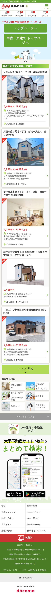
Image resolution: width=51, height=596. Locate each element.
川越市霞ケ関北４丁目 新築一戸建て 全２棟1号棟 (24, 133)
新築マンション (8, 512)
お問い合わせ (33, 570)
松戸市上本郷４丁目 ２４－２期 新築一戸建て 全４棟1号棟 (24, 193)
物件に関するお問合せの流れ (19, 554)
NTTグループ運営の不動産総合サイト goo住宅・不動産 (19, 1)
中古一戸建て (33, 518)
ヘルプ (23, 570)
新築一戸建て (7, 518)
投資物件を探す (34, 524)
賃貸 (3, 506)
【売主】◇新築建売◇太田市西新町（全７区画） (25, 311)
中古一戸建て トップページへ (25, 40)
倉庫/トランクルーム (36, 531)
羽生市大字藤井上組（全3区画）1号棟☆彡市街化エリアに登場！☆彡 (25, 254)
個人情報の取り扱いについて (36, 559)
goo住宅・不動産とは (24, 545)
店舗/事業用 (6, 531)
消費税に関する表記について (25, 564)
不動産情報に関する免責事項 (13, 559)
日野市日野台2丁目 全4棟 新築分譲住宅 (25, 72)
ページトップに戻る (25, 416)
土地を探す (6, 524)
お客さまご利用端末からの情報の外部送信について (25, 550)
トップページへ (25, 28)
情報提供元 (36, 554)
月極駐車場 (32, 506)
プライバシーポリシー (11, 570)
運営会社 (43, 570)
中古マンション (34, 512)
